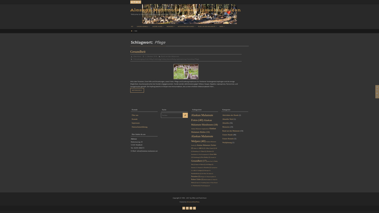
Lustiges (201, 170)
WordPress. (196, 202)
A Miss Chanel (210, 148)
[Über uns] (131, 2)
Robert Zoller (197, 179)
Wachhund (197, 185)
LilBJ (195, 170)
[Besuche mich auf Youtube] (137, 2)
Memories (226, 127)
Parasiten (190, 59)
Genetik (213, 157)
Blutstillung (196, 151)
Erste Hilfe (148, 59)
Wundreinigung (205, 185)
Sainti (215, 179)
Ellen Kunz (137, 56)
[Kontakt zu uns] (134, 2)
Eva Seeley (205, 157)
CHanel (203, 151)
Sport (199, 182)
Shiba (193, 182)
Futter (163, 59)
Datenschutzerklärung (139, 127)
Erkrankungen (138, 59)
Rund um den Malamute (170, 56)
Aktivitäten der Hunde (230, 115)
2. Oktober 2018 (151, 56)
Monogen (207, 170)
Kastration (194, 167)
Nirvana (189, 202)
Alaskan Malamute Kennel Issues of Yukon (185, 10)
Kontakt (134, 119)
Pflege (197, 59)
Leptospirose (181, 59)
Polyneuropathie (211, 176)
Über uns (135, 115)
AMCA (202, 148)
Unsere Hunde (227, 135)
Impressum (136, 123)
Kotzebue (207, 167)
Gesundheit (137, 51)
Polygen (203, 176)
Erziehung (156, 59)
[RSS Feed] (139, 2)
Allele (196, 148)
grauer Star (210, 161)
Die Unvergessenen (204, 154)
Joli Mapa (209, 164)
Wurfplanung (227, 142)
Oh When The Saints (207, 173)
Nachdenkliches (196, 173)
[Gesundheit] (186, 71)
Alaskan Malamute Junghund (200, 128)
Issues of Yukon (200, 164)
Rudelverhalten (208, 179)
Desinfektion (195, 154)
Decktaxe (210, 151)
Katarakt (201, 167)
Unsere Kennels (228, 139)
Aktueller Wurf (227, 119)
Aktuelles (225, 123)
